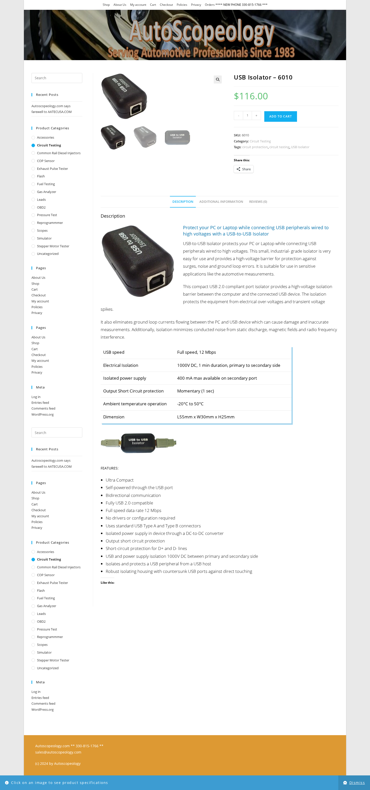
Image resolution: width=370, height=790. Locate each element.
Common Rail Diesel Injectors (59, 153)
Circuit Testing (260, 141)
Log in (36, 396)
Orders (210, 5)
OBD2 (41, 207)
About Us (120, 5)
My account (138, 5)
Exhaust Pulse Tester (52, 168)
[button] (218, 79)
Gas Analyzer (46, 191)
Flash (41, 176)
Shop (106, 5)
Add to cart (280, 116)
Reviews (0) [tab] (258, 202)
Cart (153, 5)
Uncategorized (48, 253)
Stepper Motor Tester (53, 246)
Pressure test (47, 215)
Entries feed (40, 402)
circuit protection (255, 147)
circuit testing (279, 147)
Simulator (44, 238)
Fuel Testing (46, 184)
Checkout (166, 5)
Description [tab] (182, 202)
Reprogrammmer (50, 222)
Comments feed (43, 408)
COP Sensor (46, 161)
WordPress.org (42, 414)
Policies (182, 5)
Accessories (45, 137)
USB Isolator (300, 147)
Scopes (42, 230)
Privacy (196, 5)
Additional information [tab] (221, 202)
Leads (41, 199)
